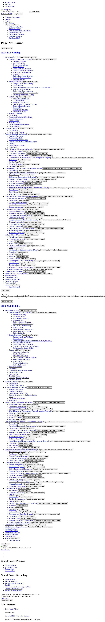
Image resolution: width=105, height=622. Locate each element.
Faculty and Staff (14, 38)
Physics (11, 162)
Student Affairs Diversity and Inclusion (25, 93)
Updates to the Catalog (16, 132)
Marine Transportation (16, 183)
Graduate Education (15, 32)
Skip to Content (10, 2)
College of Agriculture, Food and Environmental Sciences (23, 168)
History (11, 248)
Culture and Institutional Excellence (20, 117)
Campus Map (9, 569)
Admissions (13, 115)
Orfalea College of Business (14, 271)
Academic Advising (19, 61)
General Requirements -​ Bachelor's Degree (23, 141)
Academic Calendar (15, 113)
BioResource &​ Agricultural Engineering (22, 177)
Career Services (18, 85)
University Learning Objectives (19, 124)
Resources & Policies (12, 25)
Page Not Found (14, 287)
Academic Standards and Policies (20, 30)
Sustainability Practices (20, 110)
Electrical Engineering (16, 222)
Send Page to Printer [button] (11, 609)
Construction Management (17, 205)
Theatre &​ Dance (14, 265)
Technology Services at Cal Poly (23, 95)
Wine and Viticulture (15, 194)
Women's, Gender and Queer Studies (21, 267)
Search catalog (5, 11)
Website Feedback (11, 581)
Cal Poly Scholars (19, 63)
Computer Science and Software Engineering (23, 220)
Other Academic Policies (17, 145)
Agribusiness (13, 170)
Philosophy (12, 256)
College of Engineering (12, 209)
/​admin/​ (7, 285)
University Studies (19, 80)
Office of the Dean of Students (23, 91)
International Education (16, 34)
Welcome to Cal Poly (16, 27)
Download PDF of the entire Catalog (17, 616)
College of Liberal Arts (12, 235)
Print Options (5, 290)
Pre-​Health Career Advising (22, 72)
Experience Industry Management (20, 179)
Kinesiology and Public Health (19, 155)
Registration (13, 147)
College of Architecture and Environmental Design (21, 196)
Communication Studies (17, 239)
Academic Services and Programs (20, 59)
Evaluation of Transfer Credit (18, 140)
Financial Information (16, 119)
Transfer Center (18, 74)
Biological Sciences (15, 151)
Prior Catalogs (9, 23)
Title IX (7, 585)
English (11, 241)
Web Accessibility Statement (14, 583)
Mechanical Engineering (17, 233)
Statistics (12, 166)
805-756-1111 (5, 549)
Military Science (14, 185)
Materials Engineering (16, 230)
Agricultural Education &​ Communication (22, 173)
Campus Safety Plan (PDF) (14, 589)
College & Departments (12, 17)
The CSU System (14, 122)
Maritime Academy (11, 275)
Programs (8, 19)
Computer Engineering (16, 218)
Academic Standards (15, 138)
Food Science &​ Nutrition (17, 181)
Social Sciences (14, 263)
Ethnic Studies (13, 243)
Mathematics (13, 160)
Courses (7, 21)
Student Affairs (14, 121)
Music (11, 254)
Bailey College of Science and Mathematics (19, 149)
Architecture (13, 200)
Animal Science (14, 175)
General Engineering (15, 226)
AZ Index (8, 4)
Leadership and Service (20, 102)
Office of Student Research (22, 68)
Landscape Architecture (16, 207)
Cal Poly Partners (18, 100)
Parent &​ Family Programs (21, 106)
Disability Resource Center (22, 89)
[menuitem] (54, 553)
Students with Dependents (13, 590)
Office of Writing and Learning (23, 70)
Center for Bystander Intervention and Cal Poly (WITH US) (32, 87)
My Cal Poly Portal (11, 567)
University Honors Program (22, 78)
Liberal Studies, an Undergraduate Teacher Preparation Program (29, 158)
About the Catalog (15, 29)
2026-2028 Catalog (7, 14)
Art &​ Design (13, 237)
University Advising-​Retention (23, 76)
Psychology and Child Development (21, 261)
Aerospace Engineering (16, 211)
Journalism (12, 252)
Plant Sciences (13, 192)
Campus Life (13, 97)
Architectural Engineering (17, 198)
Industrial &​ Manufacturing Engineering (22, 228)
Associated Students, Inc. (21, 99)
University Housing (19, 111)
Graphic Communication (17, 246)
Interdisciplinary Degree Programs (16, 273)
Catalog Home (9, 6)
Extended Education (15, 36)
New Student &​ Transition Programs (25, 104)
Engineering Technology (17, 224)
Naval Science (13, 190)
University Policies (15, 126)
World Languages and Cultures (19, 269)
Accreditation (13, 130)
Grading (11, 143)
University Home (10, 565)
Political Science (14, 258)
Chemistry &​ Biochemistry (17, 153)
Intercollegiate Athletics (20, 65)
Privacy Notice (10, 579)
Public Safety (17, 108)
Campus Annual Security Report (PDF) (17, 587)
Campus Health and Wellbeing (23, 84)
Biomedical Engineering (17, 213)
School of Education (15, 164)
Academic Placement (16, 136)
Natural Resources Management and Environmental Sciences (29, 188)
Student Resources (15, 81)
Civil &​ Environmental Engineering (20, 215)
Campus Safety (10, 571)
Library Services (18, 67)
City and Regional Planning (18, 203)
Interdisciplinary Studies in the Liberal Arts (23, 250)
